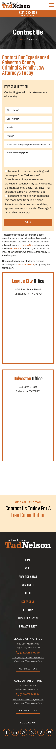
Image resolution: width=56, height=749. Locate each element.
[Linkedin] (15, 732)
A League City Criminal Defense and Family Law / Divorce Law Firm (28, 659)
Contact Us (28, 601)
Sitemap (28, 610)
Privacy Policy (28, 626)
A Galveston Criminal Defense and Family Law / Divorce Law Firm (27, 701)
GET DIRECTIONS (28, 669)
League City (27, 245)
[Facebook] (6, 732)
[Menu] (51, 5)
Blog (28, 593)
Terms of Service (28, 618)
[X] (32, 732)
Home (21, 39)
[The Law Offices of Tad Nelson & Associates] (16, 5)
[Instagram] (23, 732)
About (28, 568)
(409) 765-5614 (30, 694)
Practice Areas (28, 576)
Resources (28, 585)
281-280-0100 (26, 264)
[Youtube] (49, 732)
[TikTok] (41, 732)
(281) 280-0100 (28, 13)
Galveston (16, 248)
